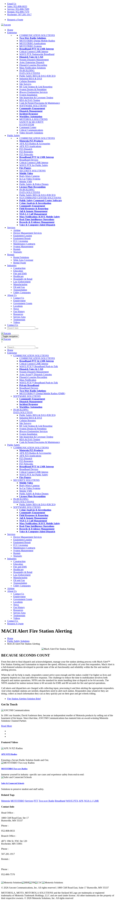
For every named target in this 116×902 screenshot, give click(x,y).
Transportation (20, 290)
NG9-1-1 (88, 801)
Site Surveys (25, 84)
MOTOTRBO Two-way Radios (14, 769)
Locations (18, 306)
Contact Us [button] (12, 325)
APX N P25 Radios (9, 754)
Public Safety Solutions (18, 641)
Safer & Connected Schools (12, 783)
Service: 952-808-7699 (18, 9)
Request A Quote (15, 623)
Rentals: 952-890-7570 (18, 12)
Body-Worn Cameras (29, 176)
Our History (19, 311)
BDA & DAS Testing (29, 100)
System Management (23, 246)
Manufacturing (20, 284)
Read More (6, 726)
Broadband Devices (28, 160)
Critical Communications (31, 130)
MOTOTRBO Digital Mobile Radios (37, 40)
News (16, 308)
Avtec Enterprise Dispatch (31, 62)
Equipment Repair (22, 238)
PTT (36, 801)
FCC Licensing (20, 241)
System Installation (28, 95)
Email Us (11, 3)
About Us (12, 591)
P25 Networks (26, 154)
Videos (16, 322)
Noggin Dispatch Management (34, 59)
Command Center (27, 127)
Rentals (16, 249)
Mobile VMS (25, 181)
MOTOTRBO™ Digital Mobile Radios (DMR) (42, 393)
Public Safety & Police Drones (33, 184)
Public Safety (13, 135)
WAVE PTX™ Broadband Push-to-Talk (38, 366)
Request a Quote (15, 19)
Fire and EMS (20, 273)
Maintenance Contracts (24, 243)
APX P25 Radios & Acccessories (35, 453)
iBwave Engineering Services (33, 92)
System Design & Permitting (33, 89)
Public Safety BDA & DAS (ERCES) (37, 76)
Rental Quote (19, 262)
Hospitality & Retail (22, 279)
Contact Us (18, 298)
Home (10, 350)
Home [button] (10, 30)
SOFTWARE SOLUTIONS (33, 105)
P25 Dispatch (25, 149)
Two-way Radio (46, 801)
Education (18, 271)
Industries (11, 558)
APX (81, 801)
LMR (96, 801)
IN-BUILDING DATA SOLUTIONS (29, 71)
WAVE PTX (72, 801)
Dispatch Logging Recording (33, 65)
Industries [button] (11, 265)
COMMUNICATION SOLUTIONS (37, 35)
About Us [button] (12, 295)
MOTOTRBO (17, 801)
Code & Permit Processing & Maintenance (39, 103)
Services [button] (11, 227)
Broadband (60, 801)
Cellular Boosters (27, 81)
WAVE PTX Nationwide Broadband (36, 54)
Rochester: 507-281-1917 (19, 14)
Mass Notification (27, 380)
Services (11, 534)
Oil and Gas (19, 287)
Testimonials (19, 319)
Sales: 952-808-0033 (17, 6)
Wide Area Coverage (23, 260)
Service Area (19, 317)
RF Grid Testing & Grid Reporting (35, 86)
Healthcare (18, 276)
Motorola (5, 801)
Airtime (17, 230)
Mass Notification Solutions (32, 67)
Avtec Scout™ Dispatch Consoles (35, 374)
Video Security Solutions (31, 132)
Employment (19, 300)
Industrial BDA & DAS (30, 78)
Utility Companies (22, 292)
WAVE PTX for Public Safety (33, 165)
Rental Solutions (21, 257)
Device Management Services (27, 233)
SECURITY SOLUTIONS (32, 170)
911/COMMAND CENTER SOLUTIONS (40, 197)
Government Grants (22, 303)
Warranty (17, 252)
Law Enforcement (22, 281)
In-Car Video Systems (29, 179)
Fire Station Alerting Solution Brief (24, 698)
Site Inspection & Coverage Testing (36, 97)
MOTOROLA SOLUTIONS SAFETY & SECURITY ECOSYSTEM (33, 122)
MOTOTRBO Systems (30, 46)
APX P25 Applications (30, 146)
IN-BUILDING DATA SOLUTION (23, 411)
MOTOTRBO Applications (32, 43)
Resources (18, 314)
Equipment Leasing (22, 235)
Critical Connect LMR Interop (33, 51)
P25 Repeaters (26, 151)
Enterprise (12, 32)
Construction (19, 268)
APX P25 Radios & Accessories (34, 143)
